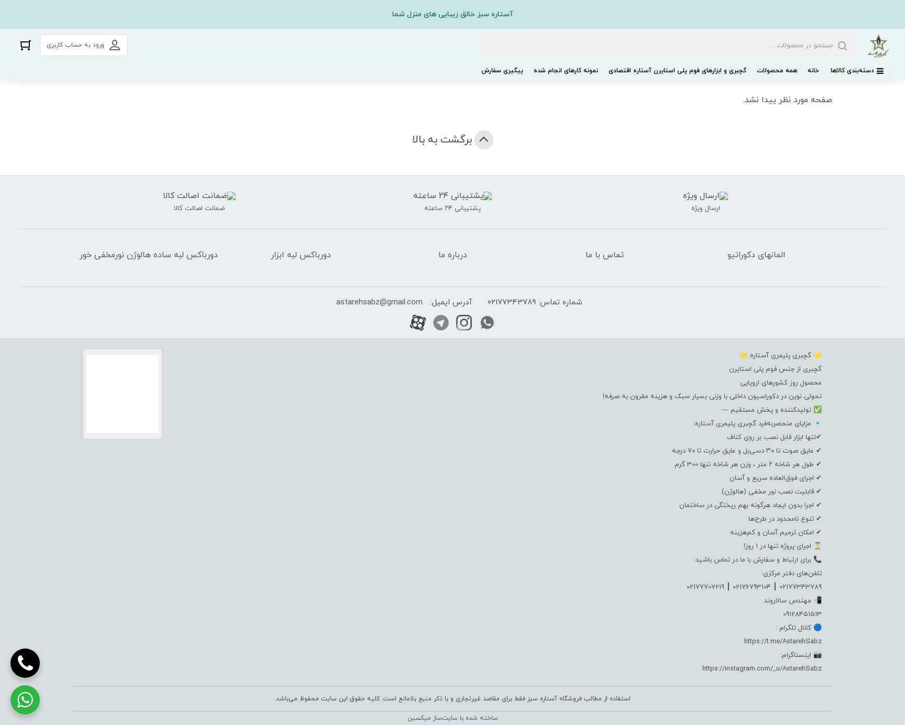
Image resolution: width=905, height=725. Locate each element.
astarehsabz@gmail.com (379, 302)
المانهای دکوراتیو (756, 255)
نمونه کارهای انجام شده (566, 71)
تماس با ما (605, 255)
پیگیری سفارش (502, 71)
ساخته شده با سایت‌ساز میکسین (452, 718)
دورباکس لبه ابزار (301, 255)
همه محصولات (777, 71)
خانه (813, 71)
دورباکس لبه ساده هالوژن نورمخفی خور (149, 255)
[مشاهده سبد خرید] (26, 45)
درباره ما (452, 255)
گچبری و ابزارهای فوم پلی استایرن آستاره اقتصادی (677, 71)
